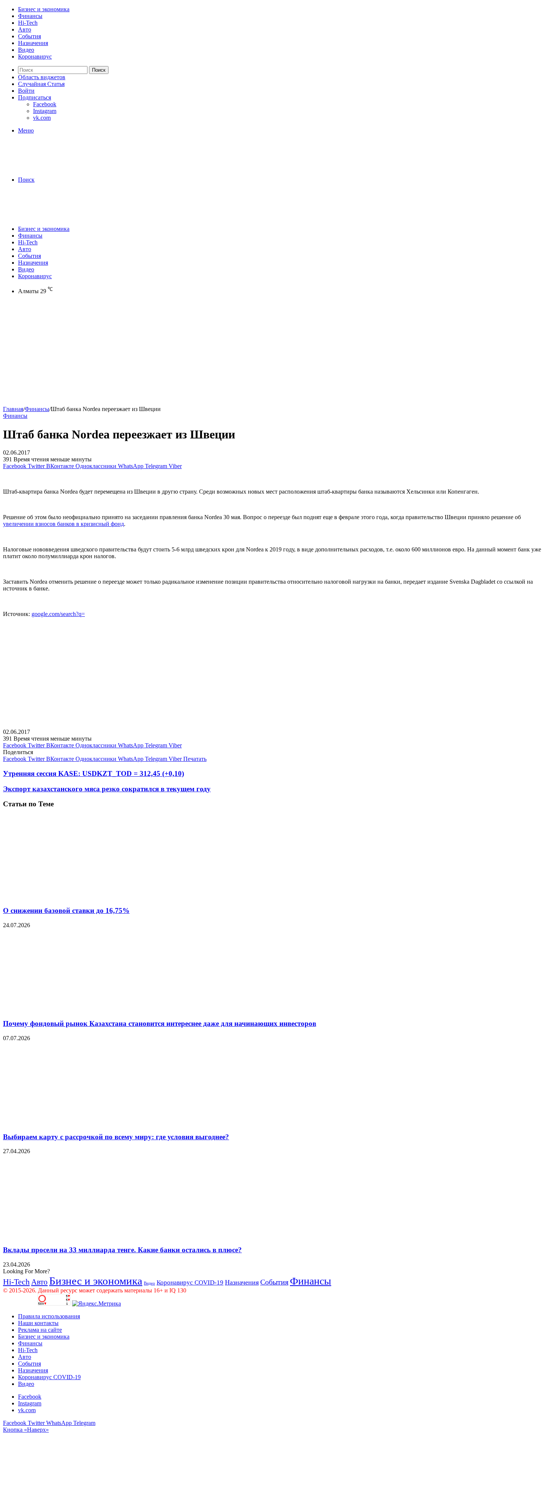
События (29, 36)
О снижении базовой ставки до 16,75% (66, 910)
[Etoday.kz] (59, 167)
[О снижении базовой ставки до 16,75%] (76, 896)
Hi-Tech (28, 23)
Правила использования (49, 1316)
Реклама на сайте (40, 1330)
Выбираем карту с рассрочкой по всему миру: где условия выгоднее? (116, 1137)
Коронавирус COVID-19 (190, 1282)
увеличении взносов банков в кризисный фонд (63, 524)
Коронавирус (35, 56)
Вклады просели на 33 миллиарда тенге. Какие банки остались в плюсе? (122, 1250)
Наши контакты (38, 1323)
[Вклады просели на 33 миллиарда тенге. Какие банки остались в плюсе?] (76, 1235)
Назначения (33, 43)
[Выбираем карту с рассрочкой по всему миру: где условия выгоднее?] (76, 1122)
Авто (24, 29)
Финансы (30, 16)
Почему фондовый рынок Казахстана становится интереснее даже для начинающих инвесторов (159, 1023)
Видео (26, 50)
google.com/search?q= (58, 614)
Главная (13, 409)
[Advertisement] (228, 353)
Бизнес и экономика (43, 9)
